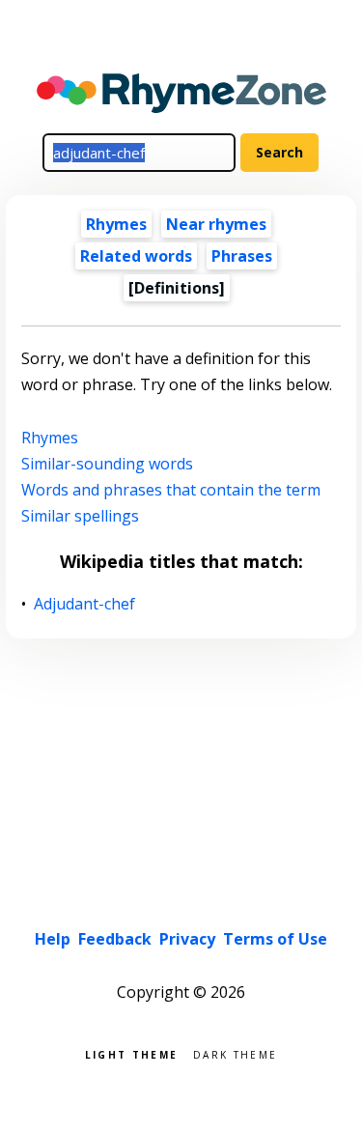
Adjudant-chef (85, 604)
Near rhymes (216, 224)
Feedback (115, 938)
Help (52, 938)
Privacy (187, 938)
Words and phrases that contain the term (170, 489)
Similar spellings (80, 515)
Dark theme (235, 1053)
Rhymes (116, 224)
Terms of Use (275, 938)
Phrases (241, 256)
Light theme (131, 1053)
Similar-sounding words (107, 463)
